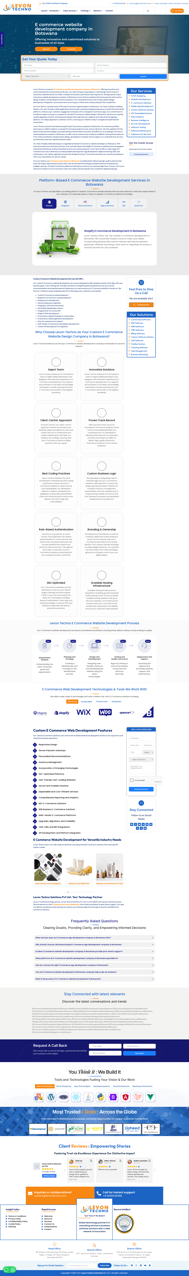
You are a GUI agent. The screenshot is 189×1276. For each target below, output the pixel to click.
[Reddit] (145, 828)
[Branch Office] (94, 1245)
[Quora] (143, 824)
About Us (46, 49)
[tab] (49, 204)
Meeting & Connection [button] (142, 1086)
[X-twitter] (141, 828)
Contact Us (71, 49)
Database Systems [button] (101, 1086)
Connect (109, 11)
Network (97, 11)
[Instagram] (135, 824)
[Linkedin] (147, 824)
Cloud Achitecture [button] (121, 1086)
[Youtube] (139, 824)
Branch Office (94, 1250)
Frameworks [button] (102, 702)
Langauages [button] (86, 702)
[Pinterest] (150, 824)
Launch (44, 11)
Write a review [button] (49, 1176)
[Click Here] (159, 11)
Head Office (54, 1248)
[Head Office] (54, 1244)
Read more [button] (102, 1179)
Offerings (85, 11)
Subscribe (104, 1265)
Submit (143, 76)
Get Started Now (141, 789)
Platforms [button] (72, 702)
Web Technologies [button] (45, 1086)
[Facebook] (131, 824)
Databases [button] (116, 702)
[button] (34, 870)
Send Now (139, 1053)
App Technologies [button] (82, 1086)
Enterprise (54, 11)
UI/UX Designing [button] (63, 1086)
